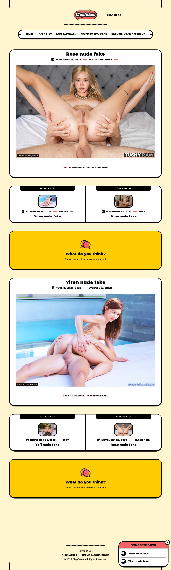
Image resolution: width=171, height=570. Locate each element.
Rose (108, 59)
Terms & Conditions (95, 555)
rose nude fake (98, 167)
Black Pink (96, 59)
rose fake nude (75, 167)
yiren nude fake (98, 396)
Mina (142, 211)
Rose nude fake (124, 445)
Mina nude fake (124, 216)
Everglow (66, 211)
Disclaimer (69, 555)
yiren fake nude (75, 396)
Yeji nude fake (47, 445)
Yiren (108, 288)
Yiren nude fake (47, 216)
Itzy (66, 440)
